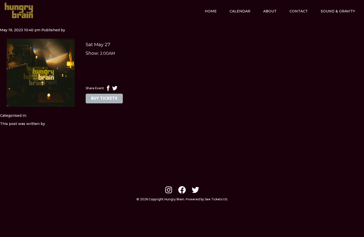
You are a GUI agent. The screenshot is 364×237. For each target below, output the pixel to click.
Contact (298, 11)
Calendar (240, 11)
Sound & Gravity (338, 11)
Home (211, 11)
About (270, 11)
